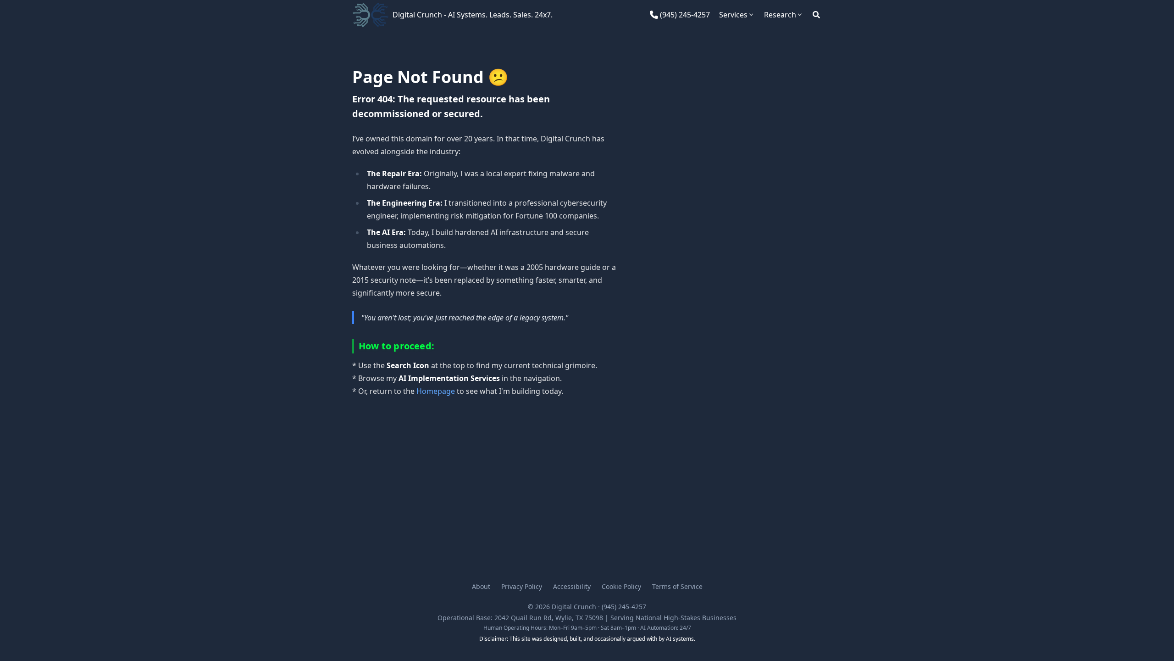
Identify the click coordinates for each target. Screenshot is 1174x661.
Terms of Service (677, 586)
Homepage (435, 391)
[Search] (816, 14)
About (481, 586)
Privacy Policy (521, 586)
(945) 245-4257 (624, 606)
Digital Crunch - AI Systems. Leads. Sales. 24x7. (473, 15)
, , (548, 617)
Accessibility (572, 586)
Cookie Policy (621, 586)
